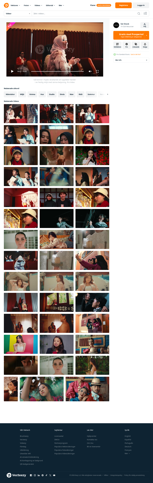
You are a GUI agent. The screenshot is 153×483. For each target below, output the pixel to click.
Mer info (118, 60)
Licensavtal (58, 436)
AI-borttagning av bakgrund (31, 460)
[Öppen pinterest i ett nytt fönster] (43, 475)
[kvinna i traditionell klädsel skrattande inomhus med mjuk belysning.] (21, 323)
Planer (93, 5)
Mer (60, 5)
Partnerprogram (61, 443)
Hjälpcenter (91, 436)
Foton (26, 5)
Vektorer (14, 5)
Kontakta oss (92, 439)
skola (62, 94)
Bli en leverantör (93, 446)
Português (129, 443)
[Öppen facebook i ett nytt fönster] (31, 475)
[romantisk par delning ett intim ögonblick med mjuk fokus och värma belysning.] (57, 155)
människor (10, 94)
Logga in (141, 5)
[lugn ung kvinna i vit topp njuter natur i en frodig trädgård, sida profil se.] (92, 365)
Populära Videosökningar (64, 453)
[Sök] (138, 13)
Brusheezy (24, 436)
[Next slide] (105, 94)
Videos (37, 5)
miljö (22, 94)
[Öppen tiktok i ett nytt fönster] (46, 475)
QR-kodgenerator (27, 464)
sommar (91, 94)
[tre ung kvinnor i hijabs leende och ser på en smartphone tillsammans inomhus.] (92, 323)
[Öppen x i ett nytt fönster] (50, 475)
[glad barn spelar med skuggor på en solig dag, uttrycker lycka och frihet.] (21, 197)
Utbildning (24, 450)
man (71, 94)
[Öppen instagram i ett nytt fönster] (35, 475)
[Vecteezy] (6, 5)
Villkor (106, 475)
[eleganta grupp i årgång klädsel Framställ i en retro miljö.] (92, 344)
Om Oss (90, 443)
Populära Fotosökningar (64, 450)
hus (42, 94)
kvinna (32, 94)
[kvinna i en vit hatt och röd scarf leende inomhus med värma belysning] (92, 197)
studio (52, 94)
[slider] (57, 71)
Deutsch (128, 446)
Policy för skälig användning (134, 475)
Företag (23, 446)
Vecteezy (23, 439)
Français (128, 450)
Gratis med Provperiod (131, 35)
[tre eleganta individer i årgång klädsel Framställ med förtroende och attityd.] (87, 389)
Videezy (23, 443)
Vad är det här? (136, 54)
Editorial (49, 5)
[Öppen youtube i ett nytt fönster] (54, 475)
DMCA (56, 439)
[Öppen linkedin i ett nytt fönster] (39, 475)
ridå (80, 94)
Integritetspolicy (116, 475)
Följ (144, 26)
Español (128, 439)
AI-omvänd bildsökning (29, 457)
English (128, 436)
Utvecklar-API (25, 453)
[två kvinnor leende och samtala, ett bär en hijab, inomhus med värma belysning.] (57, 134)
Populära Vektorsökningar (64, 446)
